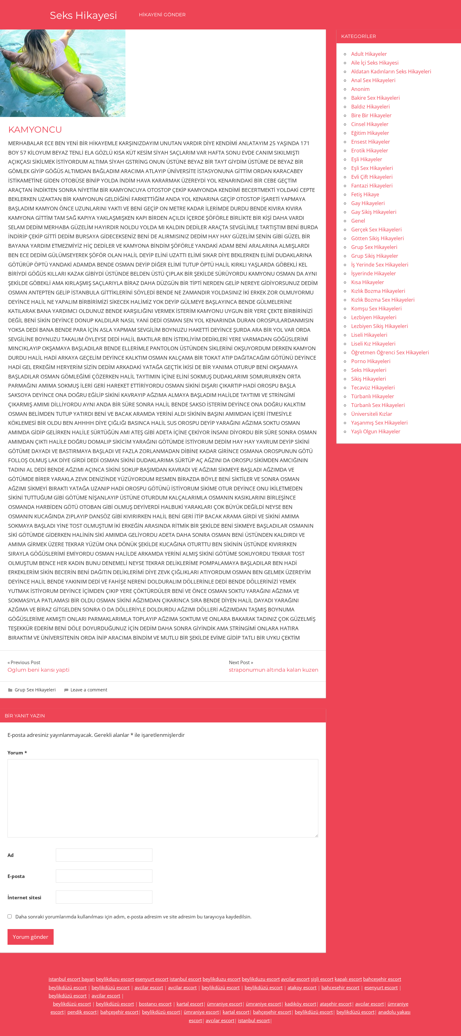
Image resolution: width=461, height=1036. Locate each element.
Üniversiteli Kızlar (371, 413)
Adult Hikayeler (369, 53)
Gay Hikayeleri (368, 203)
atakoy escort (302, 987)
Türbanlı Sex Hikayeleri (378, 405)
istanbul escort (185, 979)
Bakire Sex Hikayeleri (375, 97)
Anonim (360, 89)
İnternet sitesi (24, 897)
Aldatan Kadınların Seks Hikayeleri (391, 71)
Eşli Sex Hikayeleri (372, 168)
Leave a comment (89, 690)
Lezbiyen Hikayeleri (373, 317)
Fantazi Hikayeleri (372, 185)
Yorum (17, 752)
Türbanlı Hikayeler (372, 396)
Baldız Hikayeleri (370, 106)
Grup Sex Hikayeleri (35, 690)
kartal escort (190, 1004)
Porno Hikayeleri (370, 361)
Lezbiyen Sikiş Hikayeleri (379, 326)
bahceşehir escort (382, 979)
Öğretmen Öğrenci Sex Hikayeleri (390, 352)
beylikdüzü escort (68, 987)
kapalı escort (348, 979)
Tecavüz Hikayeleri (373, 387)
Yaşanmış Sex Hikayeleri (379, 422)
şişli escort (322, 979)
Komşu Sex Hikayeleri (376, 308)
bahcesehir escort (340, 987)
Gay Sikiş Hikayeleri (373, 212)
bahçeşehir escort (119, 1012)
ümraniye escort (224, 1004)
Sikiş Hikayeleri (368, 378)
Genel (358, 220)
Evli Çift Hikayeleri (372, 176)
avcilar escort (149, 987)
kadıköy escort (300, 1004)
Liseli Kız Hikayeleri (373, 343)
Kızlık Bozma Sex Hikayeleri (383, 299)
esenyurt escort (151, 979)
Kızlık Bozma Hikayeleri (378, 291)
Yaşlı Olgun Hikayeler (375, 431)
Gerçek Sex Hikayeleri (376, 229)
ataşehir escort (336, 1004)
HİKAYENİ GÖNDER (162, 15)
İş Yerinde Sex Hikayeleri (379, 264)
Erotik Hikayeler (369, 150)
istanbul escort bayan (72, 979)
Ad (11, 855)
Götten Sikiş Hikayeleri (377, 238)
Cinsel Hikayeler (370, 124)
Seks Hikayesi (83, 15)
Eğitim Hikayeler (370, 133)
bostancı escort (155, 1004)
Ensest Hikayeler (370, 141)
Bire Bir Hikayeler (371, 115)
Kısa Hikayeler (367, 282)
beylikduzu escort (115, 979)
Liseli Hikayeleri (369, 334)
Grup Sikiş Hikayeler (374, 255)
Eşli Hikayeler (366, 159)
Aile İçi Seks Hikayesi (375, 62)
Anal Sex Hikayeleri (373, 80)
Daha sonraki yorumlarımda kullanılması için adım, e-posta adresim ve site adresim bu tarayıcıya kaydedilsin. (133, 916)
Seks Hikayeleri (368, 370)
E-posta (16, 876)
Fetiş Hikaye (365, 194)
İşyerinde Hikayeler (373, 273)
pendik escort (82, 1012)
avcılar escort (295, 979)
